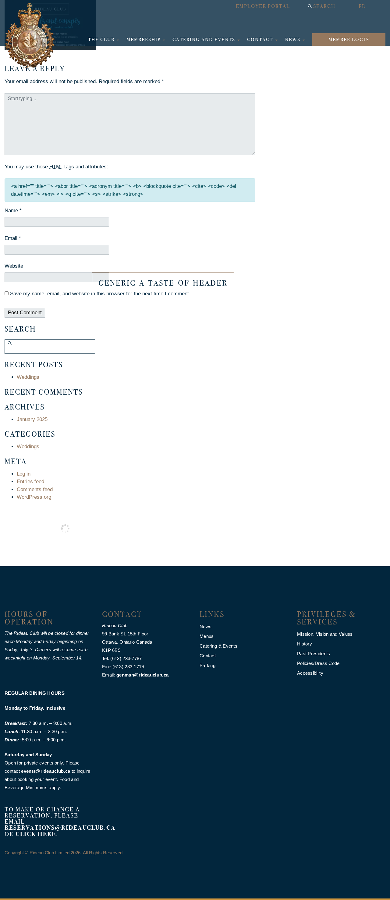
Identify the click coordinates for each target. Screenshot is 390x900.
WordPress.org (34, 497)
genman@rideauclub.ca (142, 674)
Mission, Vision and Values (325, 634)
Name (13, 210)
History (304, 643)
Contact (261, 39)
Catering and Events (204, 39)
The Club (102, 39)
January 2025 (32, 419)
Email (13, 238)
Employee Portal (263, 6)
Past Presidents (313, 653)
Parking (207, 665)
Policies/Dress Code (318, 663)
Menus (207, 636)
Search (324, 6)
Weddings (28, 377)
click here (36, 834)
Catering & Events (218, 646)
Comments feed (35, 489)
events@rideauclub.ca (45, 771)
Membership (144, 39)
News (293, 39)
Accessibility (310, 673)
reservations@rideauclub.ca (60, 827)
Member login (349, 39)
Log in (23, 474)
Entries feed (30, 481)
